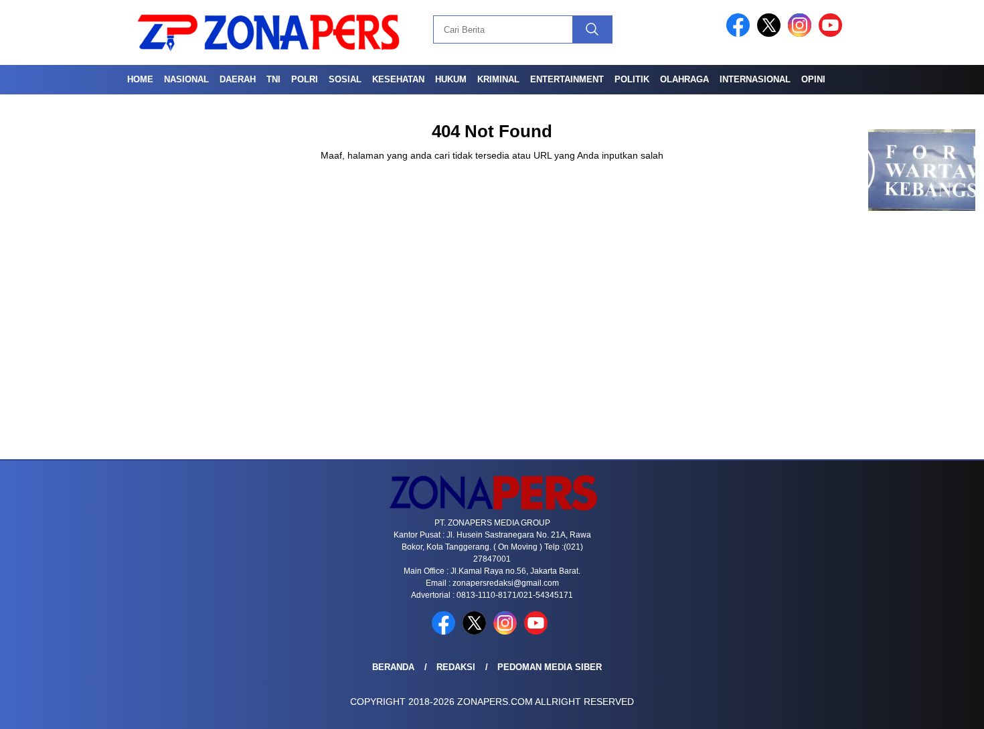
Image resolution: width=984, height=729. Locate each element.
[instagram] (802, 34)
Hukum (451, 79)
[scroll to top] (943, 708)
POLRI (304, 79)
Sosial (345, 79)
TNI (273, 79)
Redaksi (455, 667)
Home (140, 79)
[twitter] (771, 34)
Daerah (238, 79)
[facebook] (740, 34)
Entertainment (567, 79)
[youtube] (833, 34)
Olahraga (684, 79)
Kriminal (498, 79)
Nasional (186, 79)
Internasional (755, 79)
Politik (631, 79)
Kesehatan (398, 79)
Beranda (393, 667)
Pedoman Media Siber (549, 667)
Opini (813, 79)
